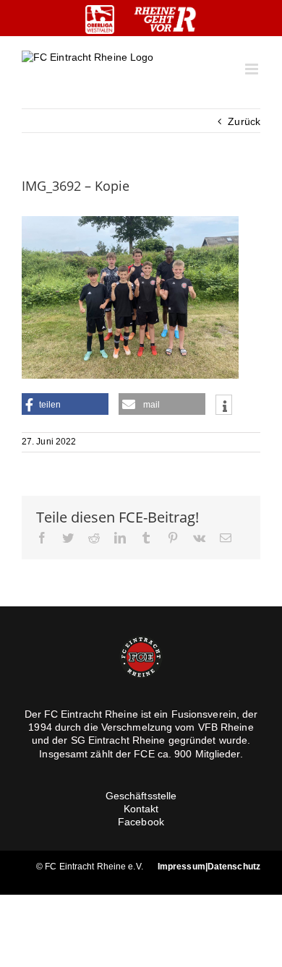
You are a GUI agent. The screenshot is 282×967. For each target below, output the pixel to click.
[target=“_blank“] (100, 19)
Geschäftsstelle (141, 795)
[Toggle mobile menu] (252, 69)
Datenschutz (234, 866)
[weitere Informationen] (223, 406)
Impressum (181, 866)
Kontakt (141, 809)
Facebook (141, 822)
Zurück (244, 121)
